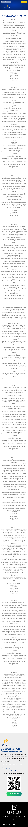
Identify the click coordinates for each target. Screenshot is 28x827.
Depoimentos (15, 816)
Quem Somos (7, 816)
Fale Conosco (20, 816)
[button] (23, 7)
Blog (25, 816)
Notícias (11, 816)
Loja (23, 816)
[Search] (10, 2)
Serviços (3, 816)
